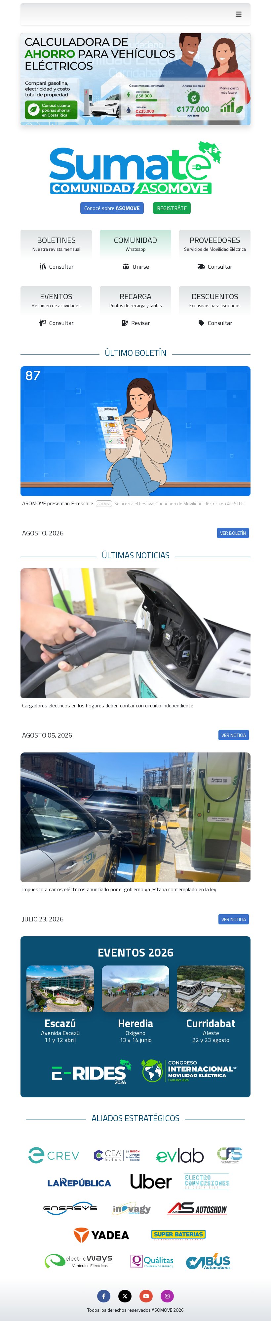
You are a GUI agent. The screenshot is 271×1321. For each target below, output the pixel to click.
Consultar (61, 266)
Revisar (140, 322)
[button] (103, 1296)
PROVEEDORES (215, 240)
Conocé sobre (112, 208)
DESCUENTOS (215, 296)
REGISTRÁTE (172, 208)
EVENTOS (56, 296)
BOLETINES (56, 240)
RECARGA (135, 296)
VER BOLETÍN (233, 532)
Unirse (140, 266)
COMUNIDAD (135, 240)
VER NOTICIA (233, 735)
